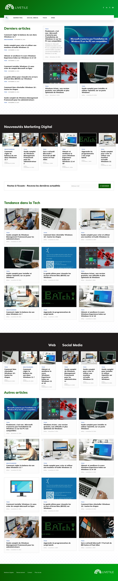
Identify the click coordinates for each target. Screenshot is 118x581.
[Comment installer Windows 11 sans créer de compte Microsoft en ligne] (21, 488)
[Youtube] (113, 8)
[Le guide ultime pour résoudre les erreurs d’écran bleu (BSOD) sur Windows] (59, 257)
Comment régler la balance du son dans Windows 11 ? (20, 36)
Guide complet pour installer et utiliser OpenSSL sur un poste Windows (94, 90)
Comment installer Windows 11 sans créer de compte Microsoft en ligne (19, 67)
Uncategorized (8, 39)
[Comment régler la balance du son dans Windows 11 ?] (10, 139)
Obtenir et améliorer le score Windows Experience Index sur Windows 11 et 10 (20, 57)
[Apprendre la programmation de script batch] (88, 139)
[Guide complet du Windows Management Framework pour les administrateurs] (30, 139)
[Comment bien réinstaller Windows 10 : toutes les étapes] (59, 219)
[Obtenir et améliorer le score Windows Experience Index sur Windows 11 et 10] (68, 139)
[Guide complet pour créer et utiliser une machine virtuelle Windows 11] (107, 139)
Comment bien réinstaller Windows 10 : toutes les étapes (20, 88)
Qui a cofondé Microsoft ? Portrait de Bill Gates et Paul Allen (49, 155)
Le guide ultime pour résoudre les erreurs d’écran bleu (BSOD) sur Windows (21, 78)
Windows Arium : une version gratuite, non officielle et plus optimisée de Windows (57, 90)
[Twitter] (110, 8)
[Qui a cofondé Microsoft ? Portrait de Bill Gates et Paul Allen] (49, 139)
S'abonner (104, 186)
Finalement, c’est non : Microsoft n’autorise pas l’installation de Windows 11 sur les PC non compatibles (53, 36)
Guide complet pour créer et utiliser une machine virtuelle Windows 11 (20, 46)
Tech (5, 50)
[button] (7, 18)
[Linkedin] (106, 8)
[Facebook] (103, 8)
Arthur (46, 57)
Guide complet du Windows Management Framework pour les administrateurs (21, 99)
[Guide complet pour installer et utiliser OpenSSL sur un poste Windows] (97, 72)
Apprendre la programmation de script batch (88, 154)
